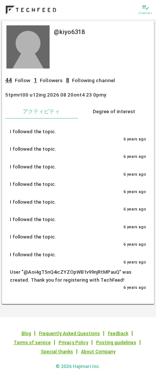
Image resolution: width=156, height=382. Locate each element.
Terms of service (32, 342)
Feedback (118, 333)
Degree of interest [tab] (114, 111)
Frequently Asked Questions (69, 333)
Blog (26, 333)
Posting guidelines (116, 342)
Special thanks (57, 351)
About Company (98, 351)
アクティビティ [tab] (41, 111)
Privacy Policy (73, 342)
